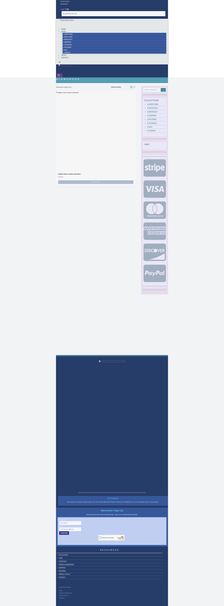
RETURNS (62, 571)
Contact (62, 598)
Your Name (62, 520)
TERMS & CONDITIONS (66, 564)
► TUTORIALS (67, 44)
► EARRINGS (66, 42)
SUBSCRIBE (64, 533)
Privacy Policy (64, 595)
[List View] (134, 87)
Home (61, 590)
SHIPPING (62, 567)
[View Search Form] (59, 62)
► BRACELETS (67, 39)
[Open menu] (59, 75)
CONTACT (65, 57)
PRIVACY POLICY (64, 574)
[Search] (163, 90)
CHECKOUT (64, 4)
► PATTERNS (66, 47)
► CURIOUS (66, 52)
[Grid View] (131, 87)
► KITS (64, 50)
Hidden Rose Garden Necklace (69, 174)
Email (61, 526)
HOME (63, 29)
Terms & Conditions (65, 593)
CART (61, 558)
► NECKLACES (67, 36)
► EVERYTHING (67, 34)
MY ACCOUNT (65, 1)
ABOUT (64, 55)
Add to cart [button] (96, 182)
